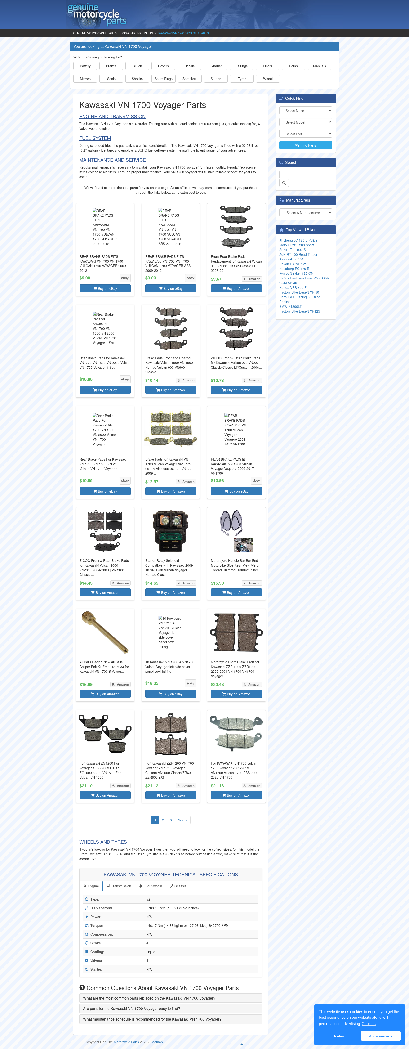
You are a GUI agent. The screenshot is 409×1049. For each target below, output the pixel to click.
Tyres (242, 78)
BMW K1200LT (290, 306)
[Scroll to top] (242, 1044)
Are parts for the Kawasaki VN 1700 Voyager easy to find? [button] (131, 1008)
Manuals (319, 65)
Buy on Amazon (238, 288)
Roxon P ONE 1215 (294, 263)
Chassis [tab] (179, 885)
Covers (163, 65)
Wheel (268, 78)
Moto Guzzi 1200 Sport (296, 244)
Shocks (137, 78)
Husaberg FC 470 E (294, 268)
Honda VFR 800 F (293, 287)
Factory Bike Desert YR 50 (299, 292)
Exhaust (215, 65)
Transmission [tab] (120, 885)
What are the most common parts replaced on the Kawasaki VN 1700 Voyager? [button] (149, 998)
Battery (85, 65)
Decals (189, 65)
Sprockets (189, 78)
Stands (216, 78)
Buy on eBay (107, 288)
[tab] (171, 998)
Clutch (137, 65)
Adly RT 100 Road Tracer (298, 254)
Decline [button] (339, 1036)
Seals (111, 78)
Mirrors (85, 78)
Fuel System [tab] (152, 885)
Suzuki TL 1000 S (292, 249)
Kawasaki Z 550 (291, 259)
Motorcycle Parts (126, 1042)
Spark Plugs (164, 78)
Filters (267, 65)
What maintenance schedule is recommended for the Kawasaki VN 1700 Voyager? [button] (152, 1019)
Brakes (111, 65)
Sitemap (157, 1042)
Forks (293, 65)
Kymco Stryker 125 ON (296, 273)
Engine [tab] (93, 885)
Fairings (242, 65)
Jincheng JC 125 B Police (298, 240)
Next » (182, 820)
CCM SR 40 (288, 282)
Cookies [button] (369, 1024)
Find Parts (308, 145)
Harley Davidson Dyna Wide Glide (304, 278)
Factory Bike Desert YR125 (299, 311)
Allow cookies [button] (380, 1036)
